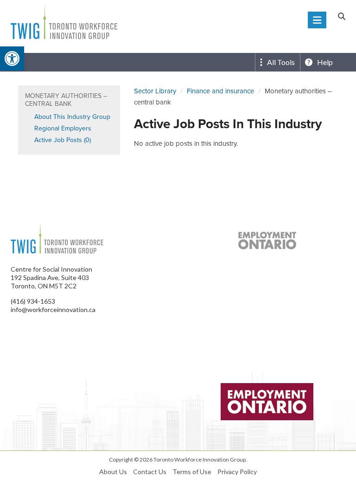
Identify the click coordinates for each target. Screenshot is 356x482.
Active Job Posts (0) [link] (62, 140)
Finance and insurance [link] (220, 91)
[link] (12, 58)
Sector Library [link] (155, 91)
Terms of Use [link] (191, 471)
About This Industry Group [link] (72, 117)
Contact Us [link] (149, 471)
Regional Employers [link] (62, 128)
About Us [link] (113, 471)
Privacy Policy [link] (237, 471)
